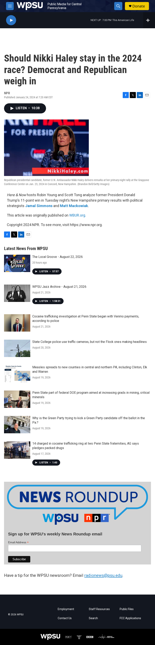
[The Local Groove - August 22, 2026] (17, 263)
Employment (66, 609)
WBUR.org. (77, 215)
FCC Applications (130, 618)
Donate (138, 6)
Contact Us (65, 618)
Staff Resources (99, 609)
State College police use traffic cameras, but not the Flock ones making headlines (89, 342)
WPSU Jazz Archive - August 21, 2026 (59, 287)
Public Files (127, 609)
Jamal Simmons (38, 206)
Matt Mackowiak (74, 206)
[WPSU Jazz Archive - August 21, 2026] (17, 293)
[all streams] (149, 20)
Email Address (18, 542)
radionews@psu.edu (103, 575)
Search (93, 618)
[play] (11, 20)
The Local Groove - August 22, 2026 (57, 257)
